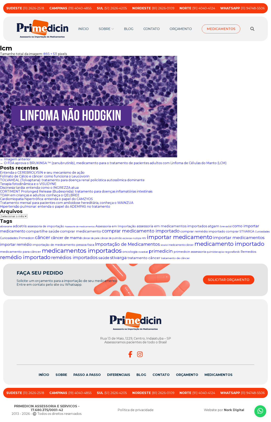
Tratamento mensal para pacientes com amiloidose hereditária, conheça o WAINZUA (66, 203)
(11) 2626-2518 (25, 8)
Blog (129, 29)
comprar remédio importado (202, 231)
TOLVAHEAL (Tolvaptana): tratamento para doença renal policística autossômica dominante (72, 180)
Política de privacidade (136, 410)
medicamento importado (229, 243)
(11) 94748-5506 (242, 8)
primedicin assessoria (190, 252)
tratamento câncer (144, 258)
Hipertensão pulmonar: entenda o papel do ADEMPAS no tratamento (55, 206)
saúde (103, 258)
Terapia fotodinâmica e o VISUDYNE (28, 184)
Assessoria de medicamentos (80, 226)
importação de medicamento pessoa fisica (63, 245)
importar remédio (16, 244)
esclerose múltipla (132, 238)
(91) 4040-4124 (197, 8)
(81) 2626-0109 (153, 8)
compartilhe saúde (42, 231)
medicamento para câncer (20, 252)
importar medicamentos (238, 237)
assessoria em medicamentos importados (172, 226)
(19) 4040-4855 (70, 8)
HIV (144, 238)
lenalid (164, 245)
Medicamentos (221, 29)
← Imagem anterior (15, 159)
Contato (151, 29)
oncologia (129, 252)
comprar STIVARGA (240, 231)
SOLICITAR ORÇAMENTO (228, 280)
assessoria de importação (46, 226)
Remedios (248, 252)
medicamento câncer (181, 244)
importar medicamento (179, 237)
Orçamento (181, 29)
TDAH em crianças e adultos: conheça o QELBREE (40, 195)
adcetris (20, 226)
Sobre (61, 375)
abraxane (6, 226)
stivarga (118, 257)
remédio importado (25, 257)
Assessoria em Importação (115, 226)
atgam (213, 226)
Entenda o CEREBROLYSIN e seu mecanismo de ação (42, 172)
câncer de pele (91, 238)
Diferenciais (118, 375)
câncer (42, 237)
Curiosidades (262, 231)
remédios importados (74, 257)
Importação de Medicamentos (127, 244)
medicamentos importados (82, 250)
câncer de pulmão (111, 238)
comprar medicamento (80, 231)
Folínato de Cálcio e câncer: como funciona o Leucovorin (44, 176)
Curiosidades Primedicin (17, 238)
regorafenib (232, 251)
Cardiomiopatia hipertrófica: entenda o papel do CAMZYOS (46, 199)
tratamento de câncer (175, 258)
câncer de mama (66, 237)
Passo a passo (87, 375)
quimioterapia (215, 251)
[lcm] (135, 106)
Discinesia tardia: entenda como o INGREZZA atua (39, 188)
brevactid (226, 226)
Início (83, 29)
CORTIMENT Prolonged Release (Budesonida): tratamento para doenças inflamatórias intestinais (76, 191)
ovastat (143, 251)
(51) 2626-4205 (112, 8)
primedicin (161, 251)
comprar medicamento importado (141, 231)
